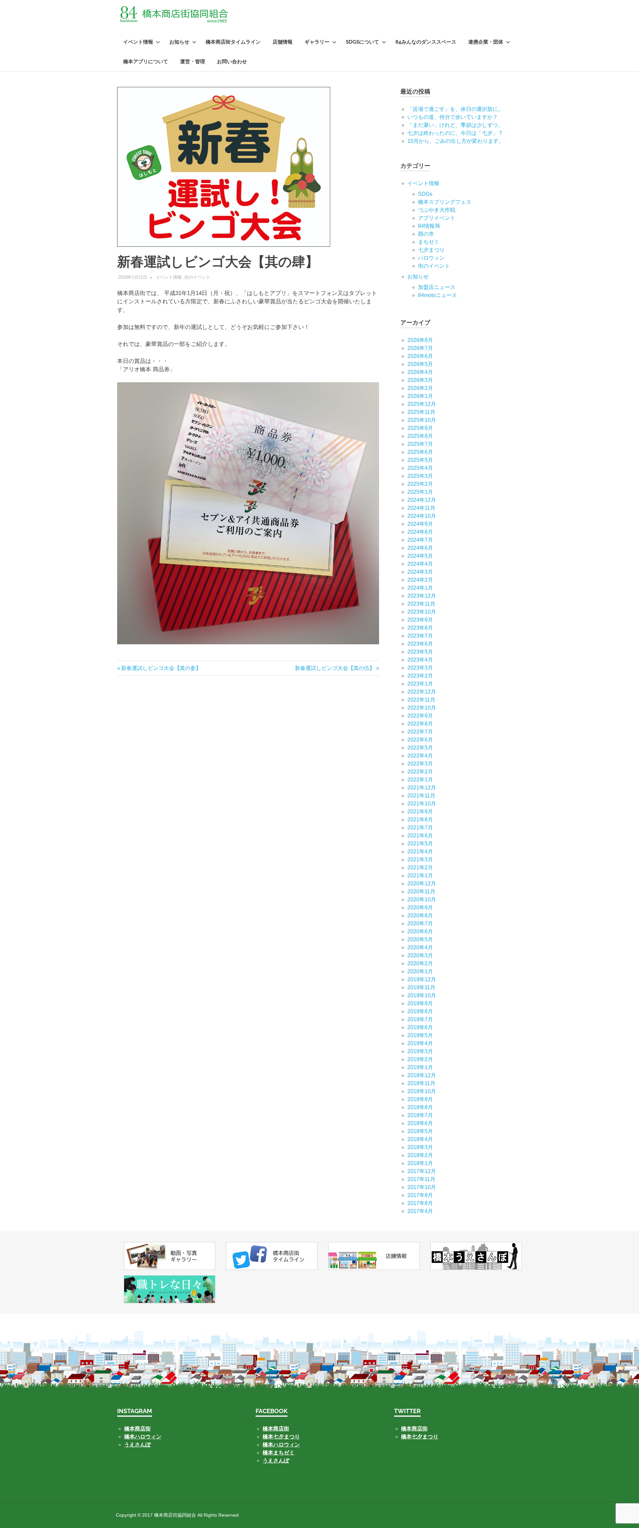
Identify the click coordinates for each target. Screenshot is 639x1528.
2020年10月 (421, 899)
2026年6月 (420, 356)
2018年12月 (421, 1075)
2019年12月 (421, 979)
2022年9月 (420, 716)
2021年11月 (421, 795)
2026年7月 (420, 348)
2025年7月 (420, 444)
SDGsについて (362, 42)
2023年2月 (420, 676)
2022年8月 (420, 724)
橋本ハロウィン (142, 1436)
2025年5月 (420, 460)
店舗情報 (283, 42)
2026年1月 (420, 396)
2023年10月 (421, 612)
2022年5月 (420, 748)
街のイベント (197, 277)
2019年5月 (420, 1035)
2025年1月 (420, 492)
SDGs (425, 194)
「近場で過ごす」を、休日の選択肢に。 (455, 109)
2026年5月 (420, 364)
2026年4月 (420, 372)
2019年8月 (420, 1011)
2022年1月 (420, 779)
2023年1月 (420, 684)
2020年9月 (420, 907)
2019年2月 (420, 1059)
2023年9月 (420, 620)
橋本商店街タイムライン (233, 42)
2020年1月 (420, 971)
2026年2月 (420, 388)
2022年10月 (421, 708)
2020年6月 (420, 931)
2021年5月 (420, 843)
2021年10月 (421, 803)
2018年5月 (420, 1131)
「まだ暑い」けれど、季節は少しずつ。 (455, 125)
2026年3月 (420, 380)
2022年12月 (421, 692)
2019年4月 (420, 1043)
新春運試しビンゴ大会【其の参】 (161, 668)
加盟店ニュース (436, 287)
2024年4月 (420, 564)
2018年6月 (420, 1123)
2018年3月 (420, 1147)
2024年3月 (420, 572)
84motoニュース (437, 295)
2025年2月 (420, 484)
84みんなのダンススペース (425, 42)
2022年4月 (420, 756)
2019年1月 (420, 1067)
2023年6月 (420, 644)
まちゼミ (428, 242)
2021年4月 (420, 851)
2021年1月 (420, 875)
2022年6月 (420, 740)
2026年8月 (420, 340)
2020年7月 (420, 923)
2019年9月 (420, 1003)
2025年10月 (421, 420)
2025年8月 (420, 436)
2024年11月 (421, 508)
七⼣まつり (431, 250)
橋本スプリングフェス (444, 202)
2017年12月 (421, 1171)
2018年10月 (421, 1091)
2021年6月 (420, 835)
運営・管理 (192, 62)
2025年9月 (420, 428)
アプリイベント (436, 218)
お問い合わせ (232, 62)
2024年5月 (420, 556)
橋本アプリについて (145, 62)
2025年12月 (421, 404)
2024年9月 (420, 524)
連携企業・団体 (485, 42)
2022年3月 (420, 763)
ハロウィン (431, 258)
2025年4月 (420, 468)
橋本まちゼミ (279, 1452)
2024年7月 (420, 540)
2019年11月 (421, 987)
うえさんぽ (137, 1444)
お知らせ (179, 42)
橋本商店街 (276, 1428)
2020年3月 (420, 955)
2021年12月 (421, 787)
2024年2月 (420, 580)
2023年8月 (420, 628)
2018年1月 (420, 1163)
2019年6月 (420, 1027)
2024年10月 (421, 516)
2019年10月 (421, 995)
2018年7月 (420, 1115)
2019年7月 (420, 1019)
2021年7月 (420, 827)
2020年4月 (420, 947)
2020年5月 (420, 939)
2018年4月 (420, 1139)
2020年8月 (420, 915)
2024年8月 (420, 532)
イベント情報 (138, 42)
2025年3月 (420, 476)
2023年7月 (420, 636)
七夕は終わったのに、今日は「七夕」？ (455, 133)
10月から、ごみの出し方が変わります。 (455, 141)
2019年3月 (420, 1051)
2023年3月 (420, 668)
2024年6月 (420, 548)
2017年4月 (420, 1211)
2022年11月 (421, 700)
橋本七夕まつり (281, 1436)
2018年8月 (420, 1107)
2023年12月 (421, 596)
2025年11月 (421, 412)
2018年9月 (420, 1099)
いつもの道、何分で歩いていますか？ (452, 117)
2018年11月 (421, 1083)
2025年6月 (420, 452)
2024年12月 (421, 500)
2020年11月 (421, 891)
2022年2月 (420, 771)
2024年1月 (420, 588)
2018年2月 (420, 1155)
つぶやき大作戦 (436, 210)
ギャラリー (317, 42)
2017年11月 (421, 1179)
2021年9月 (420, 811)
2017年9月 (420, 1195)
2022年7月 (420, 732)
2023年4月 (420, 660)
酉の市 (426, 234)
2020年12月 (421, 883)
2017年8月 (420, 1203)
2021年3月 (420, 859)
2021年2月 (420, 867)
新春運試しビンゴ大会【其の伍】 (335, 668)
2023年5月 (420, 652)
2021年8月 (420, 819)
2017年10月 (421, 1187)
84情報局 (429, 226)
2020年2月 (420, 963)
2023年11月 (421, 604)
